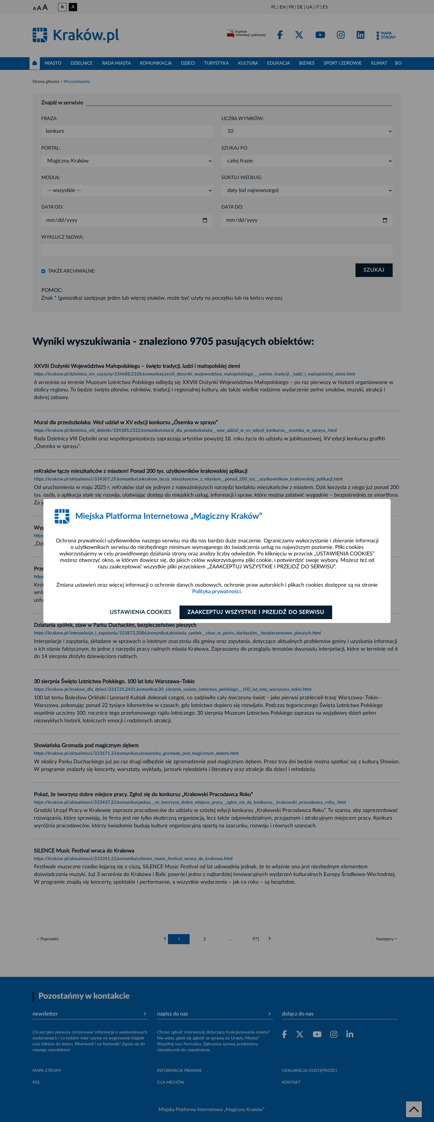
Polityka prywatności (216, 591)
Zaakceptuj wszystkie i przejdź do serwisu (255, 612)
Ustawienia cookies (141, 612)
